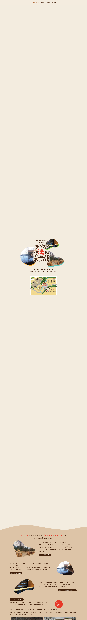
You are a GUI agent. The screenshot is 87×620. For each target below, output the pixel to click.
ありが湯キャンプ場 (35, 2)
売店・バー (54, 2)
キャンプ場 (43, 2)
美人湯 (48, 2)
